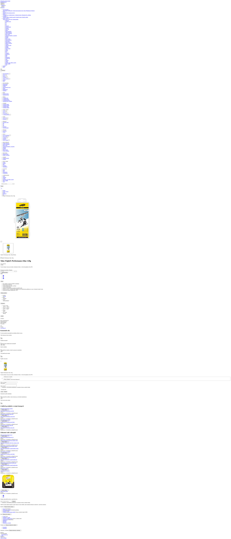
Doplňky (7, 47)
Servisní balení (8, 26)
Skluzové (7, 20)
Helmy (4, 13)
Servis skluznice (8, 31)
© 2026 (1, 535)
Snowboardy (5, 10)
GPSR (2, 316)
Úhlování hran (8, 42)
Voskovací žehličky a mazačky (11, 35)
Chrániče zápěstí (25, 17)
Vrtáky (6, 49)
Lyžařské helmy (11, 15)
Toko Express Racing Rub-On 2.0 (6, 437)
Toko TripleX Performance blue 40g (7, 427)
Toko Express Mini (4, 491)
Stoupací (7, 28)
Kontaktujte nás (3, 2)
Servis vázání (7, 48)
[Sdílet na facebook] (3, 276)
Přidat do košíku (4, 272)
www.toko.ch (3, 328)
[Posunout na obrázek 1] (8, 248)
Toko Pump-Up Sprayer (5, 470)
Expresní (7, 25)
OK (1, 338)
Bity (6, 51)
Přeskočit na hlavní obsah (5, 1)
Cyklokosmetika (6, 114)
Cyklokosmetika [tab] (15, 19)
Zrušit (2, 186)
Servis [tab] (7, 19)
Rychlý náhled (4, 409)
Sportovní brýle (12, 12)
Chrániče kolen (19, 17)
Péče (6, 56)
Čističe (6, 61)
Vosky (4, 110)
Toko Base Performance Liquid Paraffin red (8, 459)
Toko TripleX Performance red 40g (7, 411)
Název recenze (3, 382)
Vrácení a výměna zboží (7, 518)
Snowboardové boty (20, 10)
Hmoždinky (7, 54)
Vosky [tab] (4, 19)
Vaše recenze (3, 386)
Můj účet (4, 521)
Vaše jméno (2, 383)
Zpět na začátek (3, 537)
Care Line (5, 113)
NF (6, 24)
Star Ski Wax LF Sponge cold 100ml (7, 454)
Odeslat (5, 391)
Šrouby (6, 50)
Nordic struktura (8, 39)
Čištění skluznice (8, 32)
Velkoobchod (5, 519)
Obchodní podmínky (7, 509)
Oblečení (33, 10)
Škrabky (6, 36)
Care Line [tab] (10, 19)
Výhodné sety (5, 15)
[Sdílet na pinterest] (3, 278)
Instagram (5, 528)
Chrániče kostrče (12, 17)
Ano (4, 344)
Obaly (25, 10)
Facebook (5, 527)
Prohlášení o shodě (6, 517)
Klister (6, 30)
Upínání (6, 44)
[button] (0, 185)
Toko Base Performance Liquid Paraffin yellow (9, 448)
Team (4, 508)
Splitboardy (10, 10)
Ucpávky (7, 52)
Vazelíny (7, 60)
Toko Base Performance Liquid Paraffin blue (9, 465)
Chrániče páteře (6, 17)
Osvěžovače (7, 58)
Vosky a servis (6, 18)
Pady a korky (7, 38)
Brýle (4, 11)
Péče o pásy (7, 34)
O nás (4, 516)
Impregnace (7, 57)
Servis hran (7, 41)
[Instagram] (3, 497)
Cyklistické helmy (18, 15)
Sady (6, 64)
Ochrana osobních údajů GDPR (9, 512)
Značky (4, 65)
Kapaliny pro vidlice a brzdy (10, 62)
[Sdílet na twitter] (3, 277)
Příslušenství (28, 10)
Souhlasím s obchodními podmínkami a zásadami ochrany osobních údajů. (16, 387)
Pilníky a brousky (8, 43)
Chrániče (5, 16)
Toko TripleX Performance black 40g (7, 416)
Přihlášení (5, 520)
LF (5, 23)
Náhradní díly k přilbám (26, 15)
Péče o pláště (7, 63)
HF (6, 22)
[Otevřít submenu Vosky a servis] (9, 18)
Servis (4, 112)
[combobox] (7, 183)
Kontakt (4, 511)
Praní (6, 55)
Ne (1, 344)
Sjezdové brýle (6, 12)
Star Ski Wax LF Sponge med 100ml (7, 422)
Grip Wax (7, 29)
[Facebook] (3, 495)
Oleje (6, 59)
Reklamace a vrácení (7, 522)
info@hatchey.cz (4, 534)
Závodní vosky (8, 21)
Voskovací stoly (8, 45)
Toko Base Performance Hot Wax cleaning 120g (9, 442)
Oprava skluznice (8, 33)
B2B (4, 67)
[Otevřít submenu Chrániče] (7, 16)
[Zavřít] (0, 337)
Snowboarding (6, 9)
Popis (2, 281)
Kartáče (6, 37)
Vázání (14, 10)
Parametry (3, 303)
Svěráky (6, 46)
